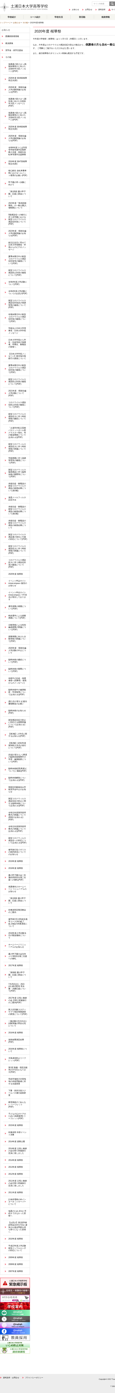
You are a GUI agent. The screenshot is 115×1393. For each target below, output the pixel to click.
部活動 (82, 17)
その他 (25, 23)
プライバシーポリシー (34, 1378)
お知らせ (75, 10)
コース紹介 (35, 17)
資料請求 (101, 10)
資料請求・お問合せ (11, 1378)
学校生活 (59, 17)
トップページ (5, 23)
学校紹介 (12, 17)
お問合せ (88, 10)
